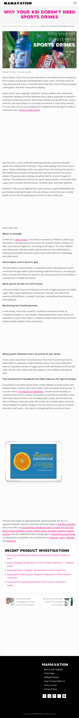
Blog (15, 26)
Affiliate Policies (51, 677)
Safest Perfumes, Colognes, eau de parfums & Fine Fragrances (36, 570)
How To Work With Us (54, 681)
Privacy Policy (50, 689)
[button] (75, 3)
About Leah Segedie (53, 669)
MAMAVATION (38, 714)
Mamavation (7, 26)
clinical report (21, 239)
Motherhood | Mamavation (29, 26)
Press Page (49, 673)
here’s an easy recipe (29, 110)
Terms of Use (50, 685)
